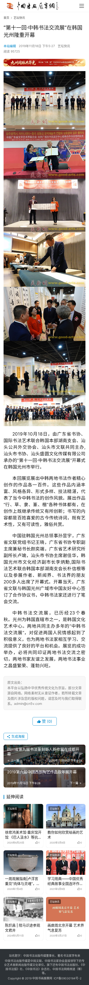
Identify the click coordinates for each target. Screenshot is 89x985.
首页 (6, 18)
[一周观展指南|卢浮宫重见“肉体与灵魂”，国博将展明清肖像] (23, 862)
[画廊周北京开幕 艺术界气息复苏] (66, 909)
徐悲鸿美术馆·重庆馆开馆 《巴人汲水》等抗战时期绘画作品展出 (23, 835)
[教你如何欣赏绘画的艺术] (66, 816)
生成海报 (17, 736)
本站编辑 (10, 46)
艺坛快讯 (64, 46)
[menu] (82, 6)
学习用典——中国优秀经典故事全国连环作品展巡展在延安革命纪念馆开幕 (65, 881)
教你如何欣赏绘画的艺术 (65, 835)
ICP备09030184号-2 (67, 978)
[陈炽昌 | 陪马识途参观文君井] (23, 909)
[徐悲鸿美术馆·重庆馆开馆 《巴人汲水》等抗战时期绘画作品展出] (23, 816)
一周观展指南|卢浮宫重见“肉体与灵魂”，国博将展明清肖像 (22, 881)
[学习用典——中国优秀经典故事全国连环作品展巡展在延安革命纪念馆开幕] (66, 862)
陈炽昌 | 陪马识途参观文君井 (22, 928)
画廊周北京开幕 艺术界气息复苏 (65, 928)
